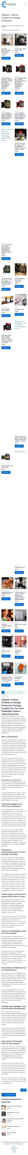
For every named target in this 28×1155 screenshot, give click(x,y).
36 (19, 692)
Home (14, 1146)
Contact (14, 1152)
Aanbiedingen (14, 1148)
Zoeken (23, 1090)
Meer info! (6, 58)
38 (3, 696)
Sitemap (14, 1150)
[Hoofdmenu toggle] (25, 4)
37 (23, 692)
